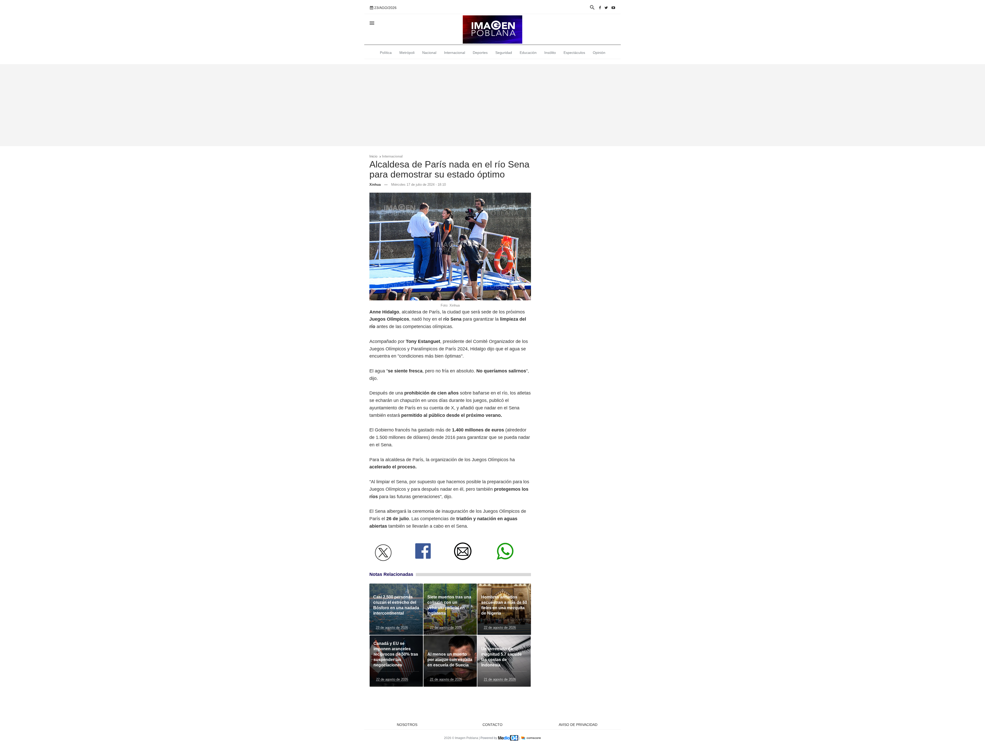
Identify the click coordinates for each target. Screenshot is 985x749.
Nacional (429, 53)
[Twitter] (606, 7)
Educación (528, 53)
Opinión (599, 53)
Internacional (454, 53)
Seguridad (503, 53)
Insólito (550, 53)
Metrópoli (407, 53)
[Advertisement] (492, 105)
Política (386, 53)
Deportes (480, 53)
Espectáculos (574, 53)
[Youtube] (613, 7)
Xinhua (375, 184)
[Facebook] (600, 7)
